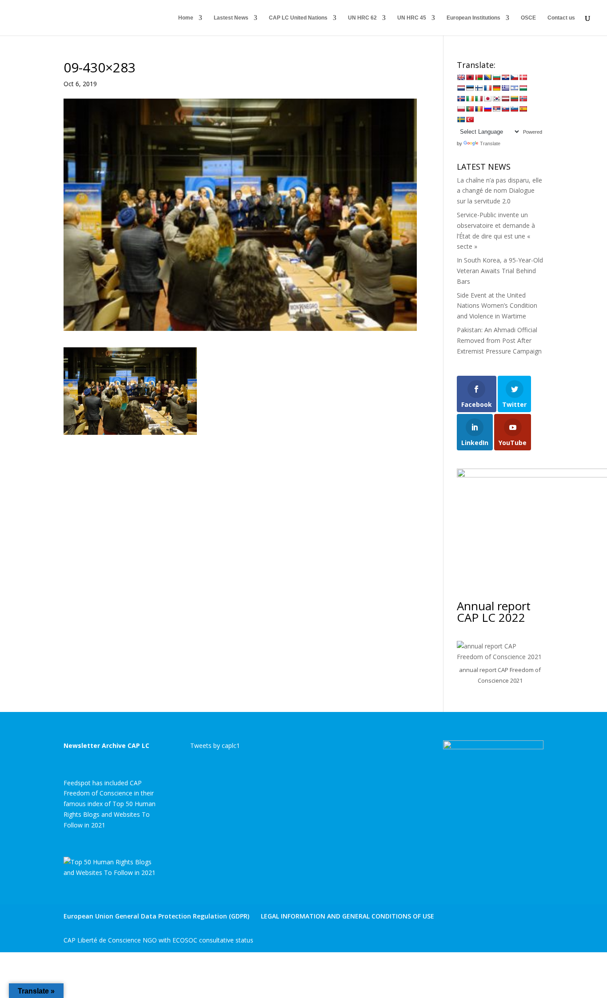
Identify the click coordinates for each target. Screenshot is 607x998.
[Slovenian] (514, 108)
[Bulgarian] (496, 77)
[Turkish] (470, 119)
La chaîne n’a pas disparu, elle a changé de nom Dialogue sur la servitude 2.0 (499, 191)
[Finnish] (479, 87)
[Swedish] (461, 119)
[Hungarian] (523, 87)
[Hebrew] (514, 87)
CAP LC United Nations (298, 18)
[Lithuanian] (514, 98)
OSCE (528, 18)
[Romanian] (479, 108)
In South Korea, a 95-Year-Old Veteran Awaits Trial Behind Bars (500, 271)
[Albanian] (470, 77)
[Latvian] (505, 98)
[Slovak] (505, 108)
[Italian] (479, 98)
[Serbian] (496, 108)
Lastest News (231, 18)
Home (185, 18)
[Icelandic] (461, 98)
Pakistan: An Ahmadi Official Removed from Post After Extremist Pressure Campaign (499, 340)
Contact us (561, 18)
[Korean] (496, 98)
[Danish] (523, 77)
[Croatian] (505, 77)
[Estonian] (470, 87)
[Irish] (470, 98)
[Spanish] (523, 108)
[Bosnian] (487, 77)
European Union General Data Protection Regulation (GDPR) (156, 916)
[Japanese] (487, 98)
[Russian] (487, 108)
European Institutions (473, 18)
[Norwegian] (523, 98)
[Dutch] (461, 87)
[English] (461, 77)
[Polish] (461, 108)
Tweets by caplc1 (215, 745)
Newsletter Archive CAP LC (106, 745)
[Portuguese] (470, 108)
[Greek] (505, 87)
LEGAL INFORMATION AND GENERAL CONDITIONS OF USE (347, 916)
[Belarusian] (479, 77)
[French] (487, 87)
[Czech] (514, 77)
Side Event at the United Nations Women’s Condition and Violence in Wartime (497, 306)
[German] (496, 87)
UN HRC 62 (362, 18)
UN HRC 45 (411, 18)
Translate (490, 143)
